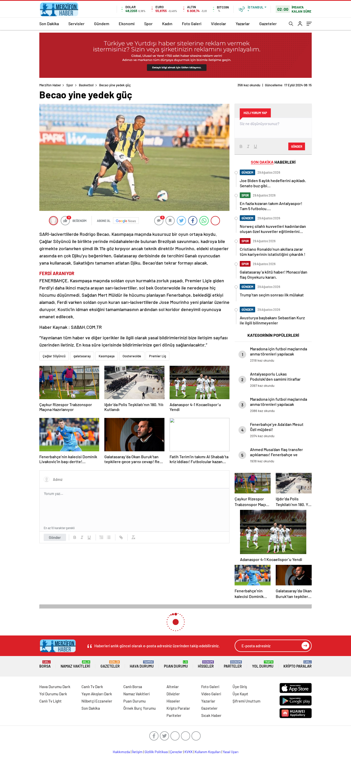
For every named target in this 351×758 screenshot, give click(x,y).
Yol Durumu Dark (53, 693)
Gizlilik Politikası (156, 752)
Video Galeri (211, 693)
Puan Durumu (176, 664)
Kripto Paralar (297, 664)
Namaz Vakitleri (75, 664)
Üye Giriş (240, 686)
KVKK (188, 752)
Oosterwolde (132, 356)
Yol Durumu (262, 664)
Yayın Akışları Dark (96, 693)
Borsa (45, 664)
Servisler (76, 23)
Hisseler (206, 664)
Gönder (55, 537)
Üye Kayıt (240, 693)
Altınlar (173, 686)
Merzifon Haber (50, 85)
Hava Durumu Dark (54, 686)
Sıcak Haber (211, 715)
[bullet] (108, 537)
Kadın (167, 23)
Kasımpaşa (107, 356)
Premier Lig (157, 356)
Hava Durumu (142, 664)
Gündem (101, 23)
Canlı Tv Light (50, 701)
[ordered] (101, 537)
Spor (148, 23)
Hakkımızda (121, 752)
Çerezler (176, 752)
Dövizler (173, 693)
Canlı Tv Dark (92, 686)
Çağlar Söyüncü (54, 356)
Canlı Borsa (132, 686)
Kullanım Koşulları (208, 752)
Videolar (218, 23)
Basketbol (86, 85)
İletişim (137, 752)
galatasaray (82, 356)
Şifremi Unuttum (246, 701)
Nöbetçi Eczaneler (96, 701)
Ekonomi (127, 23)
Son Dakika (49, 23)
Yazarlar (243, 23)
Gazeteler (268, 23)
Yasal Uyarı (230, 752)
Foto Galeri (191, 23)
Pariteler (233, 664)
